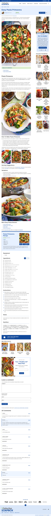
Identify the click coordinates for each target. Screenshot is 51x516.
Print (28, 244)
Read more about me (42, 47)
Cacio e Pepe (5, 226)
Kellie (6, 12)
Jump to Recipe (42, 12)
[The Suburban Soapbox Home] (5, 3)
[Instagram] (43, 1)
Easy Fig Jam (46, 130)
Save (21, 244)
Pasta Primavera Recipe (7, 71)
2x (26, 258)
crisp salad (6, 168)
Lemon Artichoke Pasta (7, 224)
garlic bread (18, 167)
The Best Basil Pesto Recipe (39, 117)
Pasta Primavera (6, 70)
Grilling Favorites (43, 3)
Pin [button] (24, 244)
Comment (4, 383)
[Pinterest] (48, 1)
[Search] (48, 4)
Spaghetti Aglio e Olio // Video (8, 225)
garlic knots (23, 167)
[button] (16, 12)
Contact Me (12, 512)
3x (28, 258)
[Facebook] (45, 1)
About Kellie (30, 3)
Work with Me (17, 512)
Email (16, 368)
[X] (47, 1)
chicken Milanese (21, 168)
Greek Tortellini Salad (27, 353)
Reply (29, 413)
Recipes (24, 3)
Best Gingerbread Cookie (46, 82)
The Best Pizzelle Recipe (39, 66)
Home (20, 3)
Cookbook (36, 3)
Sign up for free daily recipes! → (7, 0)
